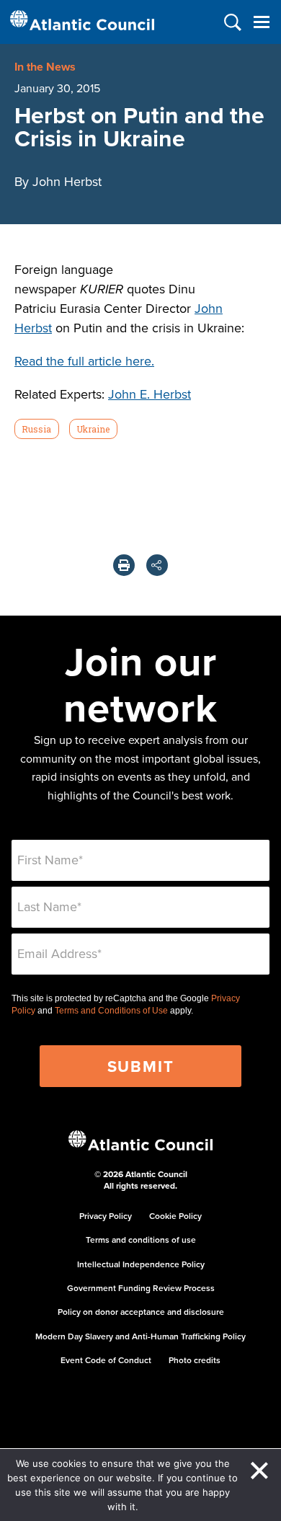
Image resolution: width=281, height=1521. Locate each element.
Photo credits (194, 1360)
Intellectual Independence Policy (141, 1264)
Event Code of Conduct (106, 1360)
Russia (36, 429)
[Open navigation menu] (261, 22)
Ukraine (93, 429)
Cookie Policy (175, 1216)
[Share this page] (157, 565)
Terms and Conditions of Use (111, 1011)
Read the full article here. (84, 361)
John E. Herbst (149, 394)
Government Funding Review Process (141, 1288)
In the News (45, 66)
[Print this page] (124, 565)
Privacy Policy (105, 1216)
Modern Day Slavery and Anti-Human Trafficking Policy (140, 1336)
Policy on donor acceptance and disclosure (141, 1311)
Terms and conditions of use (141, 1239)
